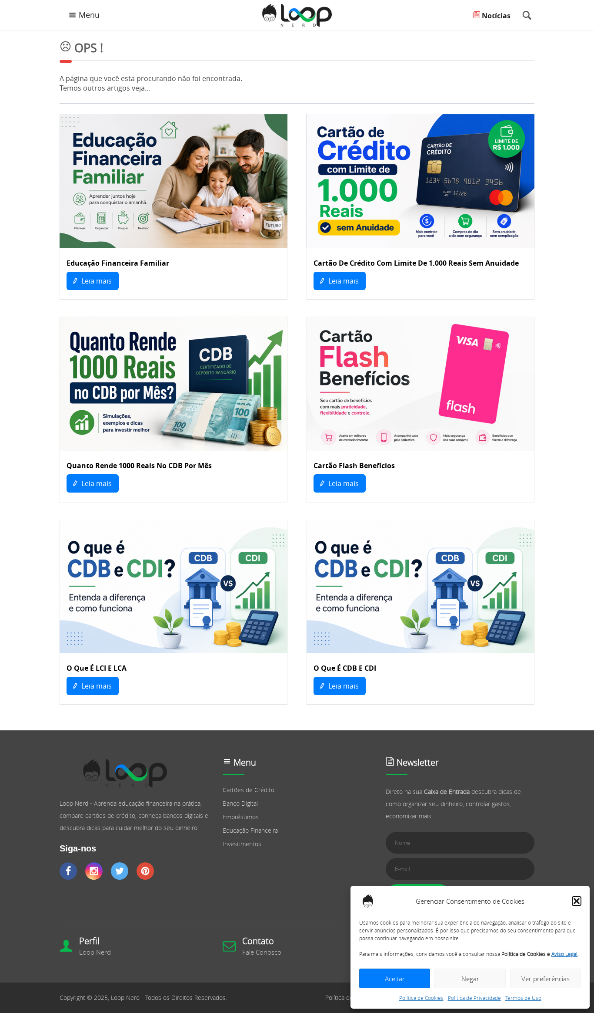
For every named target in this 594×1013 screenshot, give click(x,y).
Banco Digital (240, 803)
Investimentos (242, 844)
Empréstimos (241, 817)
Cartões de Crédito (248, 790)
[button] (576, 901)
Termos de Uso (523, 997)
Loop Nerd (95, 952)
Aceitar (395, 978)
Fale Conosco (261, 952)
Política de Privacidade (474, 997)
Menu (89, 15)
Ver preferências (545, 978)
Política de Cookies (421, 997)
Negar (470, 978)
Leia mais (96, 281)
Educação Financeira (250, 830)
